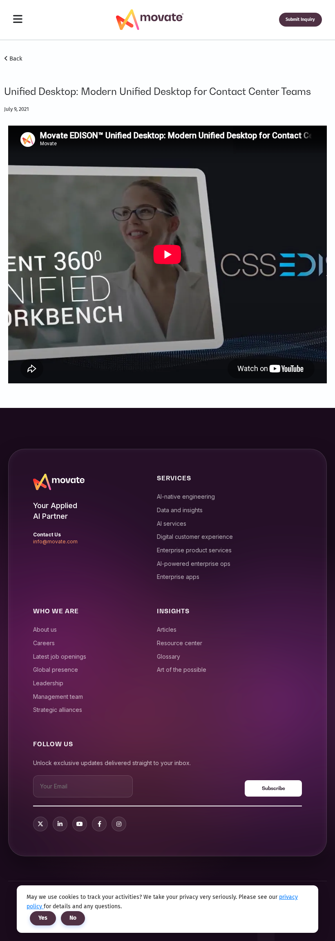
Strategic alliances (57, 709)
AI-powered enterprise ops (193, 563)
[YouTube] (79, 824)
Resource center (179, 642)
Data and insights (180, 510)
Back (15, 58)
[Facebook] (99, 824)
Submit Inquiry (300, 19)
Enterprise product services (194, 550)
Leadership (48, 683)
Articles (166, 629)
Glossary (168, 656)
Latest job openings (59, 656)
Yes (42, 917)
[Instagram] (119, 824)
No (72, 917)
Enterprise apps (178, 576)
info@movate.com (55, 541)
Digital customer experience (195, 536)
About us (45, 629)
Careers (44, 642)
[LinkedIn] (60, 824)
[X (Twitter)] (40, 824)
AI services (171, 523)
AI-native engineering (186, 496)
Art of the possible (181, 669)
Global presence (55, 669)
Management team (58, 696)
